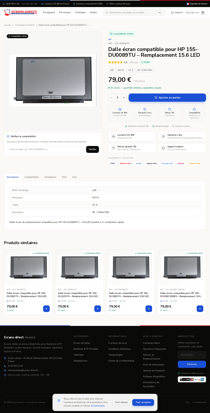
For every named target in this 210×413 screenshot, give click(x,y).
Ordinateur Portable (24, 25)
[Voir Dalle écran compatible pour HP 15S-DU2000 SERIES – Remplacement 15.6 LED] (182, 282)
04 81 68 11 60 (21, 3)
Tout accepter (143, 402)
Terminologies (115, 354)
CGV (187, 402)
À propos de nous (117, 343)
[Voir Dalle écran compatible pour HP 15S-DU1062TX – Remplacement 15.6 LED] (28, 282)
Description (13, 177)
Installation (50, 177)
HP (109, 39)
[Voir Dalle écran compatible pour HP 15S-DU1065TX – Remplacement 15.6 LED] (130, 282)
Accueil (7, 25)
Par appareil (49, 12)
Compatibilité (32, 177)
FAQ (64, 177)
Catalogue (80, 12)
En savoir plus (98, 405)
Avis (74, 177)
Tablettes (79, 354)
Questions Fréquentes (154, 349)
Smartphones (80, 360)
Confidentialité (199, 402)
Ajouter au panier (169, 97)
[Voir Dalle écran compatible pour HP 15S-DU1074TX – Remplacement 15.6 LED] (79, 282)
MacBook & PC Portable (86, 349)
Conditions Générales (119, 349)
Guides (93, 12)
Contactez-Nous (151, 343)
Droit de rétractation (153, 364)
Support (179, 12)
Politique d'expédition (154, 376)
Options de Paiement (154, 370)
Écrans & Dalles (82, 343)
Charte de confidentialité (121, 360)
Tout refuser (121, 402)
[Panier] (203, 13)
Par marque (65, 12)
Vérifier (92, 149)
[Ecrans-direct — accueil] (20, 12)
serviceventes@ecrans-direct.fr (23, 370)
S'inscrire (192, 364)
